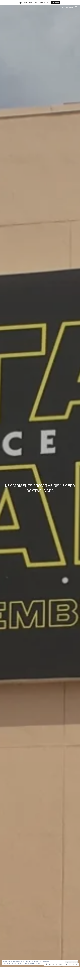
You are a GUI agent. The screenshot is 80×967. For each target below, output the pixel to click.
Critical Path (67, 7)
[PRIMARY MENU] (76, 7)
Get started (55, 2)
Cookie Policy (36, 963)
